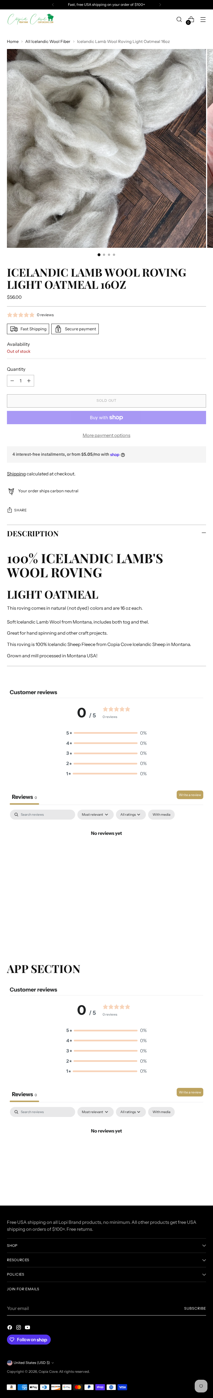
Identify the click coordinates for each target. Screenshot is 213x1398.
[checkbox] (161, 815)
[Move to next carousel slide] (201, 932)
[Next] (160, 4)
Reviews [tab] (24, 797)
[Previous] (53, 4)
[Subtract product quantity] (12, 380)
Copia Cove (48, 1371)
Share (20, 510)
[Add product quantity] (29, 380)
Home (13, 41)
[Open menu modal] (203, 19)
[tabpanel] (106, 851)
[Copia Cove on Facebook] (10, 1328)
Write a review (190, 795)
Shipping (16, 474)
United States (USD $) (32, 1363)
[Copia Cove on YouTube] (28, 1328)
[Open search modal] (179, 19)
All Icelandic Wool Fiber (47, 41)
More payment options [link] (106, 435)
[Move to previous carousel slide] (188, 932)
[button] (106, 733)
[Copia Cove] (30, 19)
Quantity (16, 369)
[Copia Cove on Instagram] (19, 1328)
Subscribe (195, 1308)
